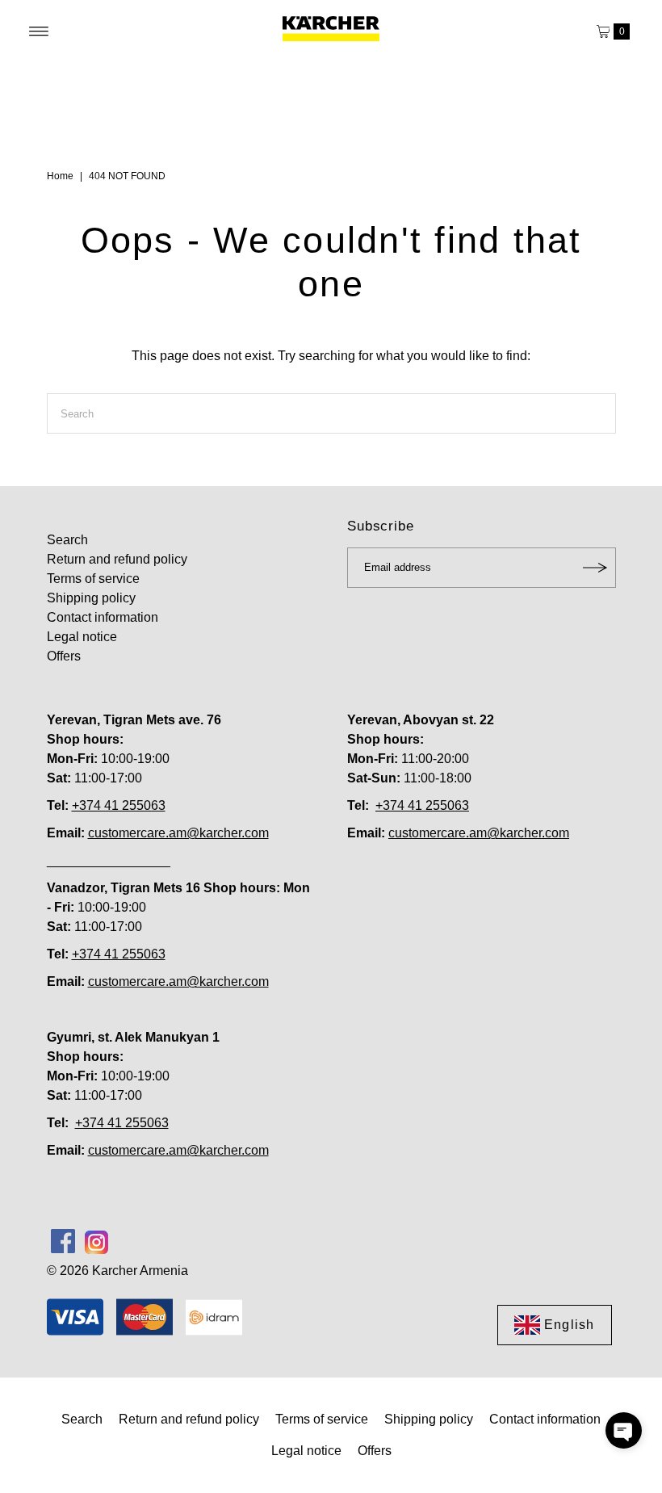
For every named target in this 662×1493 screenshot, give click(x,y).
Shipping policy (91, 598)
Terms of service (93, 578)
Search (67, 540)
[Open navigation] (39, 31)
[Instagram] (96, 1241)
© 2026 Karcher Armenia (117, 1270)
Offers (64, 656)
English (569, 1325)
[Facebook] (63, 1241)
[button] (623, 1430)
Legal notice (82, 637)
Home (60, 176)
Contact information (102, 617)
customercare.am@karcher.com (178, 833)
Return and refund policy (117, 559)
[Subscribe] (596, 567)
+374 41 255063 (119, 805)
